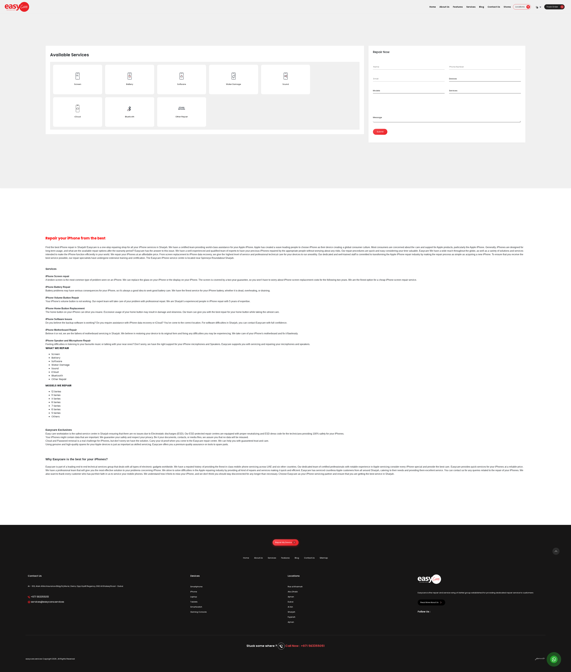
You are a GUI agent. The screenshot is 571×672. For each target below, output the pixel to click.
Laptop (193, 596)
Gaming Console (198, 612)
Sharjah (291, 612)
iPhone (193, 591)
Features (458, 6)
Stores (507, 6)
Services (471, 6)
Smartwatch (196, 606)
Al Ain (290, 606)
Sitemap (324, 557)
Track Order (553, 6)
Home (432, 6)
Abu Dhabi (293, 591)
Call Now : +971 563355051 (305, 646)
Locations (520, 6)
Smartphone (196, 586)
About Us (444, 6)
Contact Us (494, 6)
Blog (481, 6)
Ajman (291, 596)
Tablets (193, 601)
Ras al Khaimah (295, 586)
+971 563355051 (39, 596)
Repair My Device (283, 542)
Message (377, 117)
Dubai (290, 601)
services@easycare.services (47, 602)
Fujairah (291, 617)
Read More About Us (429, 602)
